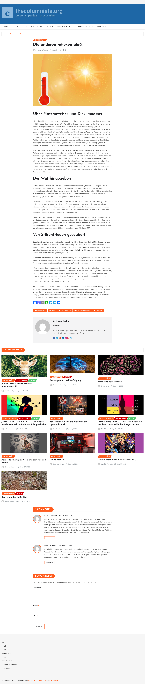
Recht (24, 26)
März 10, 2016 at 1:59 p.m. (67, 516)
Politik (15, 26)
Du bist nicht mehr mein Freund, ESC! (117, 460)
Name (36, 606)
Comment (37, 587)
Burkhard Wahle (42, 50)
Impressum (102, 26)
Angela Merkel (41, 310)
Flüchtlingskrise (65, 310)
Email (35, 616)
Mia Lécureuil (9, 429)
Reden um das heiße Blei (14, 497)
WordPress (32, 680)
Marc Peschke (58, 385)
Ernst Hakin (105, 386)
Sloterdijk (99, 310)
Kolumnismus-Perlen (83, 26)
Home (5, 34)
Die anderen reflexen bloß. (19, 34)
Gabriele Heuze (58, 464)
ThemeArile (53, 680)
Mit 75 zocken (57, 460)
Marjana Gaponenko (12, 501)
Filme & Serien (63, 26)
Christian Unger (10, 391)
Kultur (50, 26)
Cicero (53, 310)
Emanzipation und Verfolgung (65, 380)
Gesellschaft (37, 26)
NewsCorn (42, 680)
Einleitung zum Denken (110, 382)
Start (5, 26)
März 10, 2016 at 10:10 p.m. (67, 546)
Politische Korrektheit (83, 310)
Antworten (49, 538)
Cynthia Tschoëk (58, 429)
